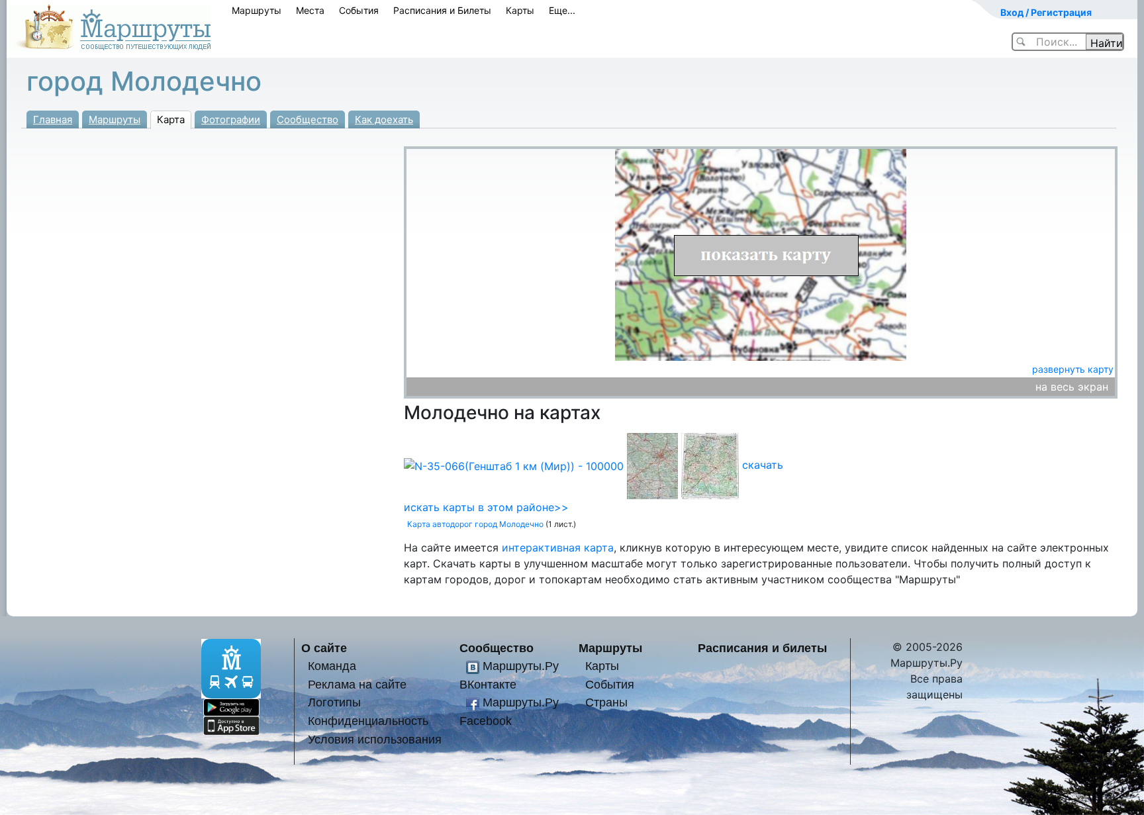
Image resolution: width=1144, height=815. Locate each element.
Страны (606, 702)
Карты (520, 10)
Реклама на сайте (357, 684)
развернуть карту (1073, 369)
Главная (52, 119)
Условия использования (375, 739)
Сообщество (307, 119)
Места (310, 10)
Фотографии (230, 119)
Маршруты (256, 10)
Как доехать (384, 119)
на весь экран (1071, 386)
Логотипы (334, 702)
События (359, 10)
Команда (332, 666)
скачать (762, 464)
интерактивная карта (558, 547)
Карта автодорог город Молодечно (475, 524)
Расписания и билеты (762, 648)
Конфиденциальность (368, 721)
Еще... (562, 10)
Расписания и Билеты (442, 10)
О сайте (324, 648)
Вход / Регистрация (1046, 12)
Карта (171, 119)
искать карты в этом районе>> (486, 507)
